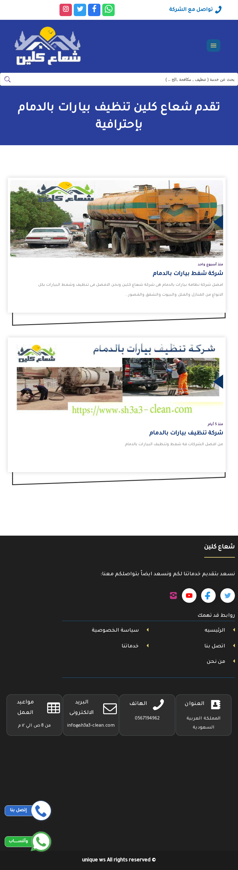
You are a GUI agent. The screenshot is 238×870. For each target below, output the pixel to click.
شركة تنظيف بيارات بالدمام (186, 433)
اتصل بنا (214, 646)
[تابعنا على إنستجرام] (173, 595)
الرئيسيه (215, 630)
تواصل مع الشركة (191, 10)
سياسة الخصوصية (115, 630)
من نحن (216, 662)
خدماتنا (130, 646)
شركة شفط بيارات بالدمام (188, 274)
